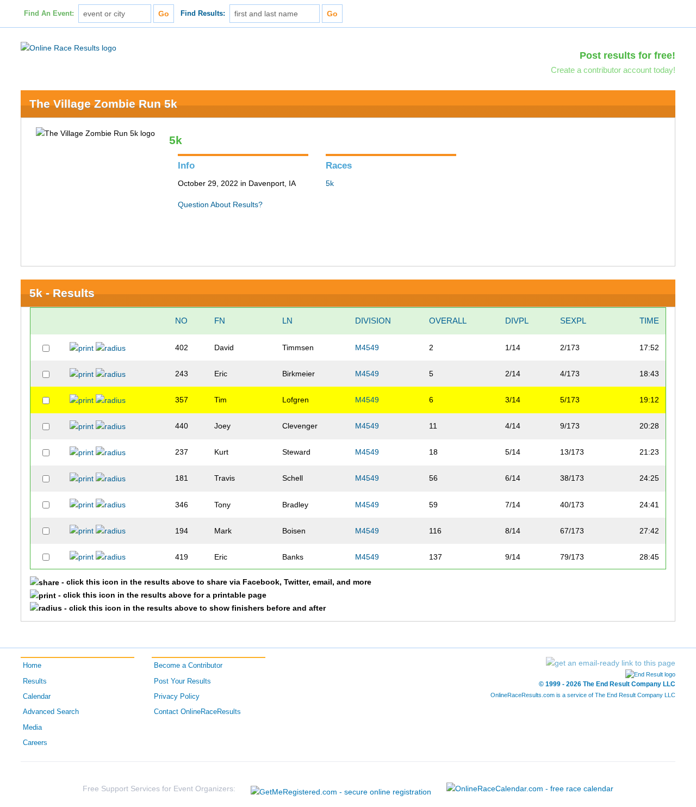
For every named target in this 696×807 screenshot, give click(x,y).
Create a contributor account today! (613, 70)
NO (181, 320)
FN (219, 320)
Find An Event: (49, 13)
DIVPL (517, 320)
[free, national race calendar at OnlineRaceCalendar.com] (529, 788)
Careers (35, 743)
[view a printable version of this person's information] (82, 347)
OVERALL (448, 320)
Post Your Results (182, 681)
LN (287, 320)
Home (32, 665)
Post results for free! (627, 55)
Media (32, 727)
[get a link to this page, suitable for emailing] (610, 663)
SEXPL (573, 320)
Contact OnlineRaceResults (197, 712)
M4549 (367, 347)
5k (330, 183)
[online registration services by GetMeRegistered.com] (341, 788)
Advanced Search (51, 712)
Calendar (37, 696)
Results (35, 681)
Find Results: (203, 13)
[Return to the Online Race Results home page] (68, 47)
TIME (649, 320)
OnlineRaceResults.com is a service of (582, 695)
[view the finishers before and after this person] (111, 347)
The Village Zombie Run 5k (103, 103)
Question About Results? (220, 204)
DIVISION (373, 320)
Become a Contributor (188, 665)
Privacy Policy (177, 696)
